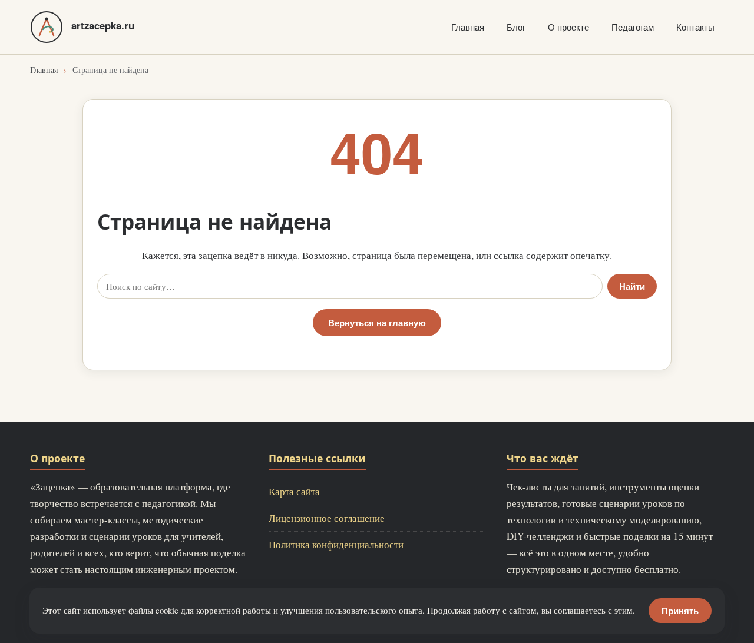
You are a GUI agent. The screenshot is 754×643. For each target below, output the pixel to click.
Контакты (695, 27)
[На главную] (46, 27)
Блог (516, 27)
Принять (680, 610)
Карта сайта (294, 491)
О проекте (568, 27)
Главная (467, 27)
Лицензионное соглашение (327, 518)
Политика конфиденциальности (336, 544)
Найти (632, 286)
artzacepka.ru (102, 25)
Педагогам (632, 27)
